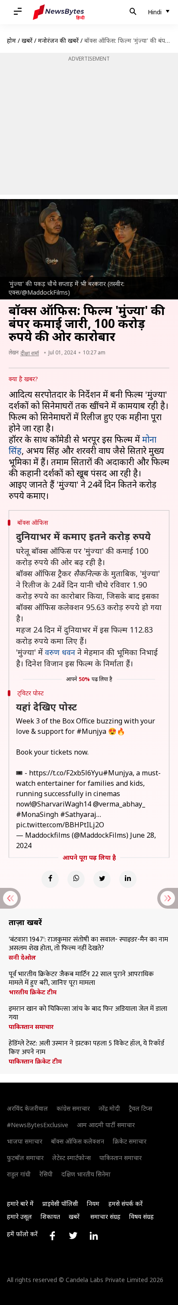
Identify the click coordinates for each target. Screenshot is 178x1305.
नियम (93, 1203)
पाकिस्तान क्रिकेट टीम (35, 1061)
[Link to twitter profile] (73, 1236)
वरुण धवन (60, 652)
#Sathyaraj (78, 814)
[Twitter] (102, 879)
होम (11, 40)
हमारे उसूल (19, 1216)
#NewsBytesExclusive (37, 1125)
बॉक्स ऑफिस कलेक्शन (77, 1141)
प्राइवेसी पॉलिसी (60, 1203)
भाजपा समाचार (24, 1141)
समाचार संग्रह (105, 1216)
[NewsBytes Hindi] (59, 12)
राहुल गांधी (19, 1174)
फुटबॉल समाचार (25, 1158)
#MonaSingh (37, 814)
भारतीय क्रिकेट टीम (33, 992)
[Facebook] (50, 879)
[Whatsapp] (76, 879)
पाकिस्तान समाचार (31, 1027)
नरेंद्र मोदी (109, 1108)
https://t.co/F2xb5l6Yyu (66, 773)
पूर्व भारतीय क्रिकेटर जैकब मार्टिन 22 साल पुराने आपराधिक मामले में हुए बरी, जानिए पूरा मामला (81, 978)
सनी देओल (22, 957)
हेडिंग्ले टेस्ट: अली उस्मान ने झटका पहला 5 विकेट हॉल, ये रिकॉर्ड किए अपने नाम (86, 1048)
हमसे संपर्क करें (125, 1203)
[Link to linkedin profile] (93, 1236)
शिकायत (50, 1216)
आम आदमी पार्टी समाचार (106, 1125)
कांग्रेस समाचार (73, 1108)
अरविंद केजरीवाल (27, 1108)
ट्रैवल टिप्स (140, 1108)
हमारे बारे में (20, 1203)
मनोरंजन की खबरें (58, 40)
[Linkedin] (128, 879)
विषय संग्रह (141, 1216)
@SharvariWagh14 (61, 804)
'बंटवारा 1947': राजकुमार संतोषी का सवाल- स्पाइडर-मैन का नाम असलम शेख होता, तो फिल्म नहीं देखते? (88, 944)
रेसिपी (46, 1174)
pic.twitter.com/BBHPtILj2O (60, 824)
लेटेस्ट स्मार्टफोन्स (71, 1158)
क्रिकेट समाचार (129, 1141)
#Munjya (91, 731)
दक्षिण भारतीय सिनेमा (86, 1174)
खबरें (27, 40)
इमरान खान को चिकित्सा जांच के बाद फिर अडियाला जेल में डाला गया (88, 1013)
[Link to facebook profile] (52, 1236)
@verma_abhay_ (119, 804)
